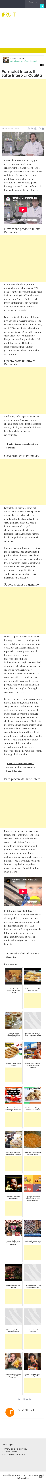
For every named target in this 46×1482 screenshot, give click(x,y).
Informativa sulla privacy (15, 1449)
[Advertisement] (23, 35)
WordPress (17, 1475)
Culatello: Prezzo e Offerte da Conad (23, 61)
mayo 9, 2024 (8, 129)
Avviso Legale (10, 1451)
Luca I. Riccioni (26, 1410)
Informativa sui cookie (14, 1454)
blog (17, 129)
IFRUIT (9, 14)
